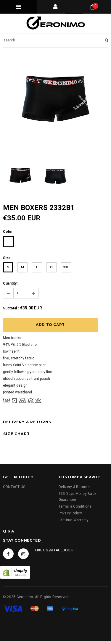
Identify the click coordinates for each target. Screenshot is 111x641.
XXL (66, 267)
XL (52, 267)
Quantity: (10, 283)
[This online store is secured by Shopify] (15, 572)
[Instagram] (23, 553)
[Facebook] (8, 553)
